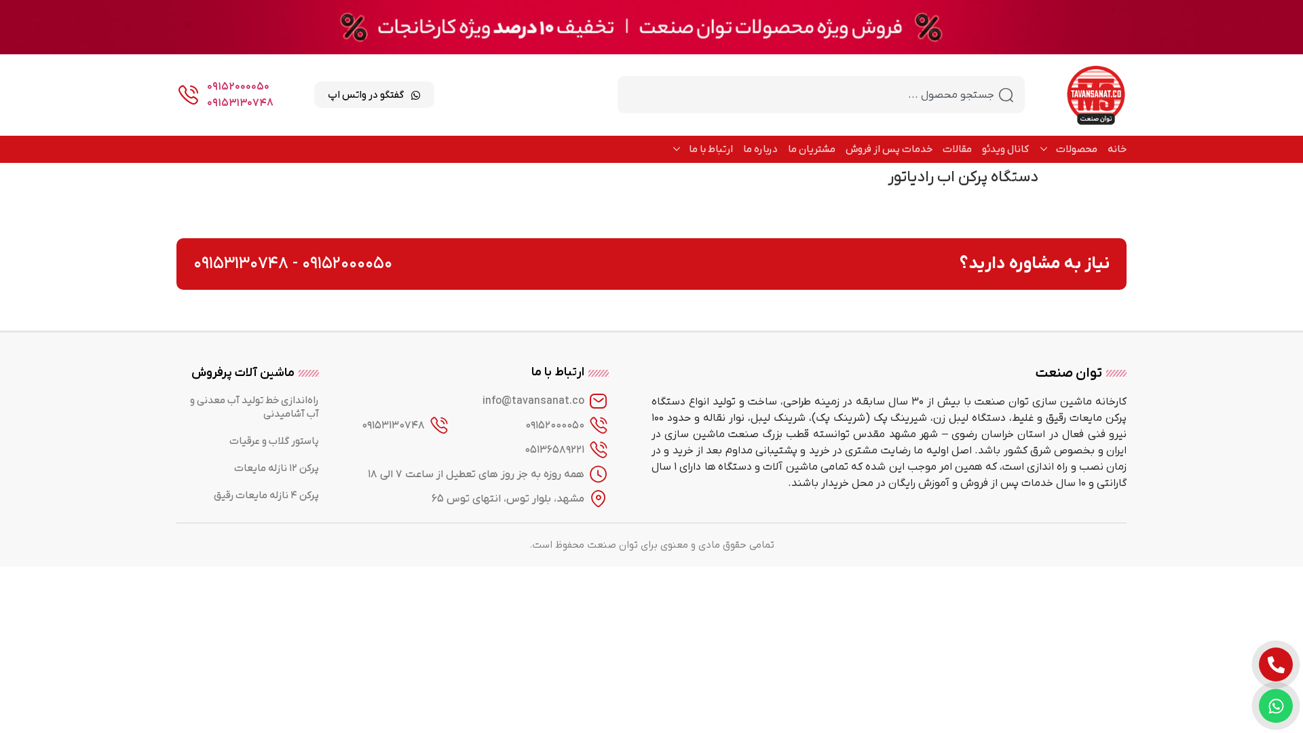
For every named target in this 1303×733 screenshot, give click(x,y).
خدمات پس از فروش (889, 149)
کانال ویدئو (1005, 149)
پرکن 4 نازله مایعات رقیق (266, 495)
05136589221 (554, 450)
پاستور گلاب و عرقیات (274, 441)
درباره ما (760, 149)
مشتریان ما (811, 149)
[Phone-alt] (1276, 664)
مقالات (957, 149)
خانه (1117, 149)
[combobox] (821, 94)
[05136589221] (598, 450)
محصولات (1076, 149)
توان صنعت (1069, 373)
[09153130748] (439, 425)
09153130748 (240, 103)
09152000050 (238, 87)
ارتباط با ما (711, 149)
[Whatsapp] (1276, 706)
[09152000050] (598, 425)
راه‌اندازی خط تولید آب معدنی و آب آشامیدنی (254, 407)
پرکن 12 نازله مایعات (276, 468)
